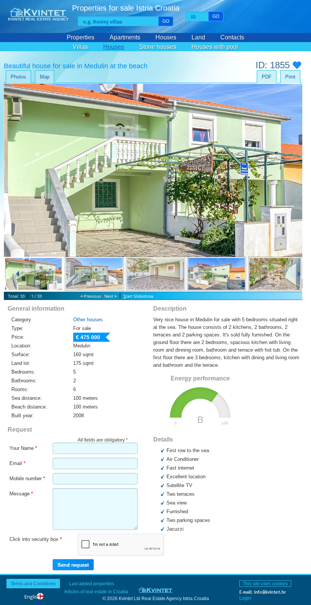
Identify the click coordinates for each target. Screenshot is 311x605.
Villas (80, 47)
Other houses (88, 319)
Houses (166, 37)
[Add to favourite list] (297, 67)
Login (245, 598)
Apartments (125, 37)
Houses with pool (215, 47)
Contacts (232, 37)
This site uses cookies (265, 583)
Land (198, 37)
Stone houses (157, 47)
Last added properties (91, 583)
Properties (80, 37)
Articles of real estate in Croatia (96, 591)
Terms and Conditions (33, 583)
